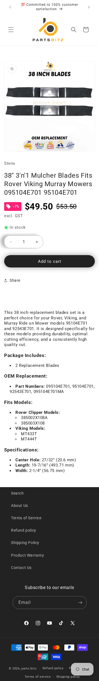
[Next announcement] (89, 7)
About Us (19, 505)
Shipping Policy (25, 542)
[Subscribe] (80, 602)
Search (17, 493)
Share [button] (15, 280)
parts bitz (28, 668)
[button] (11, 30)
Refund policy (23, 530)
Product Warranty (27, 555)
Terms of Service (26, 518)
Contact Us (21, 567)
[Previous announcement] (10, 7)
